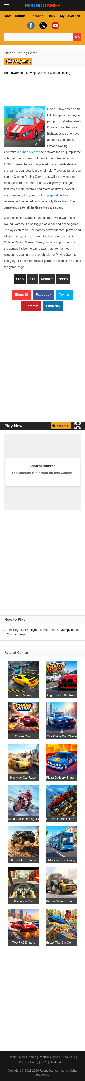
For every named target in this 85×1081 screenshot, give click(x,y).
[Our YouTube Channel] (54, 25)
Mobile (20, 16)
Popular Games (49, 1057)
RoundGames (13, 73)
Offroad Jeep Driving (23, 860)
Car (32, 279)
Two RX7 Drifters (23, 942)
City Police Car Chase (62, 736)
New (7, 16)
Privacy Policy (28, 1062)
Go (77, 37)
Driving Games (36, 73)
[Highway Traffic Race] (61, 674)
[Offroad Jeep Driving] (23, 839)
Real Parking (23, 695)
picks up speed (47, 195)
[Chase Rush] (23, 715)
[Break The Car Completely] (61, 921)
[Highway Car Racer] (23, 756)
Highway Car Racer (23, 777)
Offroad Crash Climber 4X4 (61, 819)
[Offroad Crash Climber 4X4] (61, 798)
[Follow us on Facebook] (30, 25)
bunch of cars (29, 152)
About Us (69, 1057)
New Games (27, 1057)
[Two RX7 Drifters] (23, 921)
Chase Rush (23, 736)
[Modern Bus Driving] (61, 839)
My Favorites (70, 16)
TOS (44, 1062)
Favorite (62, 425)
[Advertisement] (42, 89)
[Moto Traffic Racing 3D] (23, 798)
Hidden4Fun (58, 1062)
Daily (51, 16)
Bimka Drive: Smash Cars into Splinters (61, 901)
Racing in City (23, 901)
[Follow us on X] (42, 25)
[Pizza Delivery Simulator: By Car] (61, 756)
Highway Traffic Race (61, 695)
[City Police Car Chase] (61, 715)
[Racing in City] (23, 880)
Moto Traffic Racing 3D (23, 819)
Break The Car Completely (61, 942)
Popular (36, 16)
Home (12, 1057)
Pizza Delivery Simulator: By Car (61, 777)
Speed (63, 279)
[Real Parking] (23, 674)
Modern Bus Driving (61, 860)
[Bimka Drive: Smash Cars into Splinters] (61, 880)
